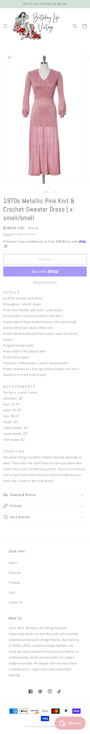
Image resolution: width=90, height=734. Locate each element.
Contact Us (15, 602)
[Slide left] (35, 192)
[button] (5, 26)
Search (13, 563)
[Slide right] (54, 192)
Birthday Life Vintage (40, 726)
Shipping (7, 234)
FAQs (12, 592)
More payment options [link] (45, 282)
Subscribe (15, 573)
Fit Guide (14, 583)
